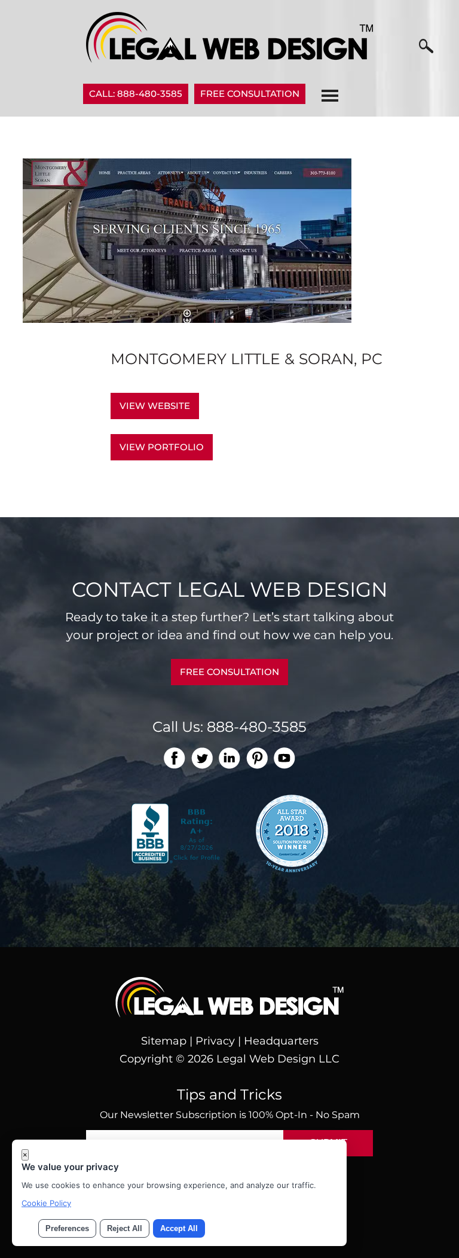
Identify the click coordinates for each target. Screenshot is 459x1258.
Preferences (67, 1228)
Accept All (179, 1228)
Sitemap (163, 1041)
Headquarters (281, 1041)
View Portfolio (162, 447)
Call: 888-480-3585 (135, 93)
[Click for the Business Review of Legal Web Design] (177, 832)
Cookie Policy (46, 1203)
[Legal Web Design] (229, 59)
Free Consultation (249, 93)
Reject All (124, 1228)
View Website (155, 405)
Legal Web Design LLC (277, 1058)
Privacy (215, 1041)
